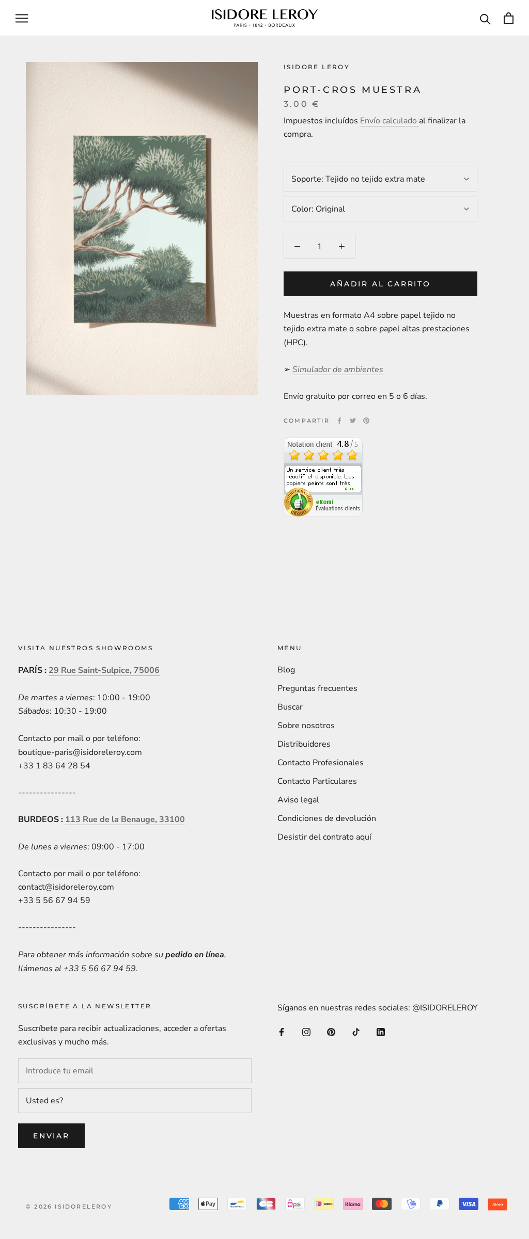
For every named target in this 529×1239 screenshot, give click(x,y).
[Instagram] (306, 1031)
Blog (286, 669)
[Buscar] (485, 18)
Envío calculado (389, 120)
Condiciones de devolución (326, 818)
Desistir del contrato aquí (324, 837)
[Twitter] (353, 420)
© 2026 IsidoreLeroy (69, 1206)
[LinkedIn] (381, 1031)
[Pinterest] (366, 420)
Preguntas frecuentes (317, 688)
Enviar (51, 1135)
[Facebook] (339, 420)
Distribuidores (304, 744)
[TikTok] (356, 1031)
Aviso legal (298, 800)
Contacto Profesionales (320, 762)
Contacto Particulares (317, 781)
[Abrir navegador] (21, 18)
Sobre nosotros (306, 725)
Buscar (290, 707)
